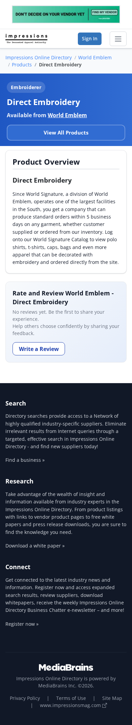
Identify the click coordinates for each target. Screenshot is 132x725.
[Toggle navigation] (118, 39)
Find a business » (25, 460)
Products (22, 64)
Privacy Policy (25, 698)
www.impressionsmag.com (71, 705)
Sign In (89, 38)
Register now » (22, 624)
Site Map (112, 698)
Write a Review (39, 349)
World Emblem (95, 57)
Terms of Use (71, 698)
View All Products (66, 132)
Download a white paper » (35, 545)
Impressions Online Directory (38, 57)
